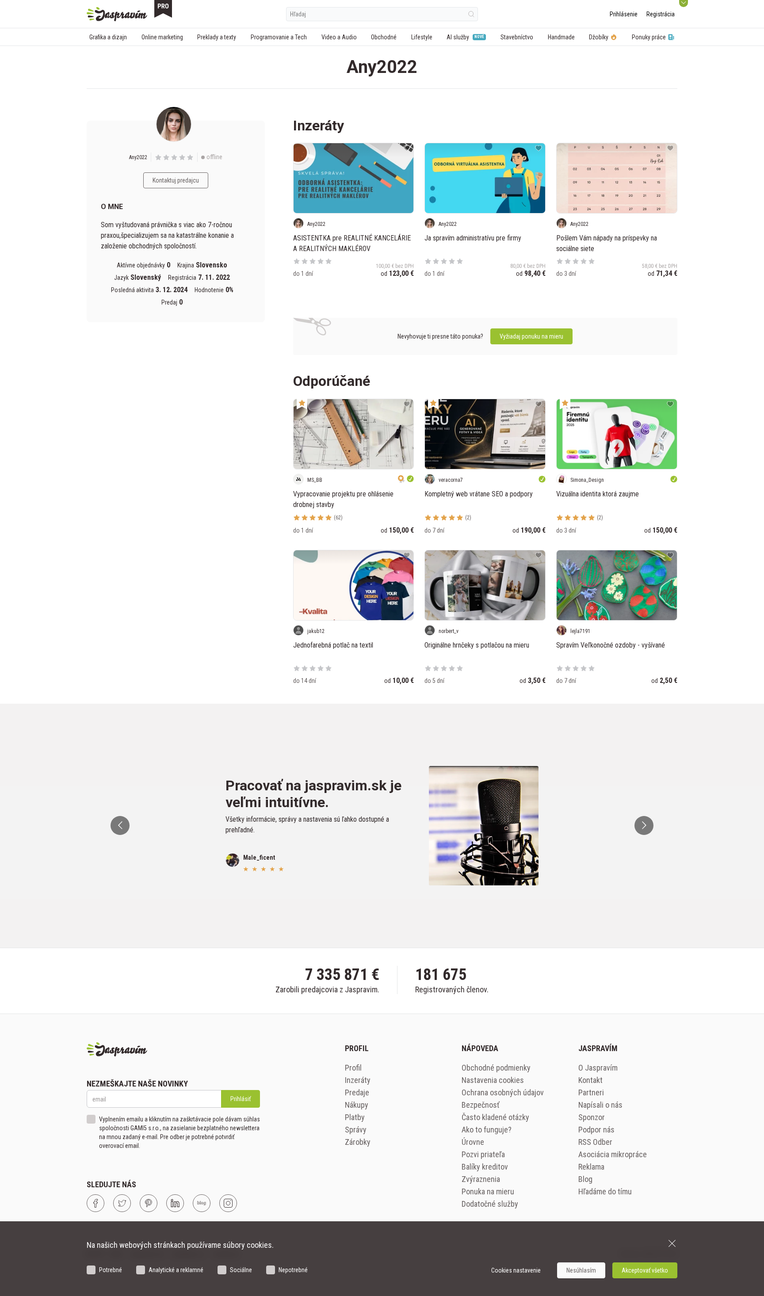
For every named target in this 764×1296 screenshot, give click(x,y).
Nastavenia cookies (493, 1080)
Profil (353, 1067)
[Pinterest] (148, 1203)
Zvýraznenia (481, 1179)
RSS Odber (595, 1142)
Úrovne (473, 1142)
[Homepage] (117, 14)
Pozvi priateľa (483, 1154)
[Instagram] (228, 1203)
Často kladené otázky (495, 1117)
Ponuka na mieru (488, 1191)
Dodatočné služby (490, 1203)
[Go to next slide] (643, 825)
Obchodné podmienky (496, 1067)
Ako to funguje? (487, 1129)
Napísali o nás (600, 1104)
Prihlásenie (624, 14)
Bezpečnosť (481, 1104)
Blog (585, 1179)
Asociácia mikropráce (612, 1154)
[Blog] (201, 1203)
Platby (355, 1117)
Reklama (591, 1166)
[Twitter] (122, 1203)
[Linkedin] (175, 1203)
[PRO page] (163, 9)
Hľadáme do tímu (605, 1191)
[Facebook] (95, 1203)
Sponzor (591, 1117)
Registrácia (660, 14)
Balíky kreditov (485, 1166)
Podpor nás (596, 1129)
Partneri (591, 1092)
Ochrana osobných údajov (503, 1092)
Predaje (357, 1092)
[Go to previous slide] (120, 825)
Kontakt (590, 1080)
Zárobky (358, 1142)
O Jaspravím (598, 1067)
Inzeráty (358, 1080)
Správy (356, 1129)
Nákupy (356, 1104)
